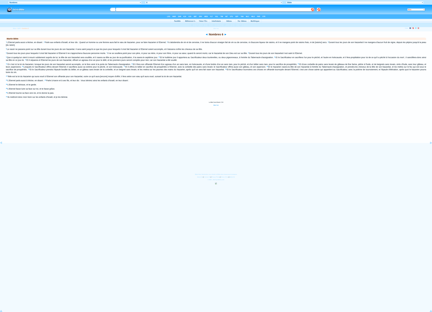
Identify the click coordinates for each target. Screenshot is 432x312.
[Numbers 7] (429, 148)
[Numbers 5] (3, 148)
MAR (19, 28)
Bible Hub (216, 105)
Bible (14, 28)
